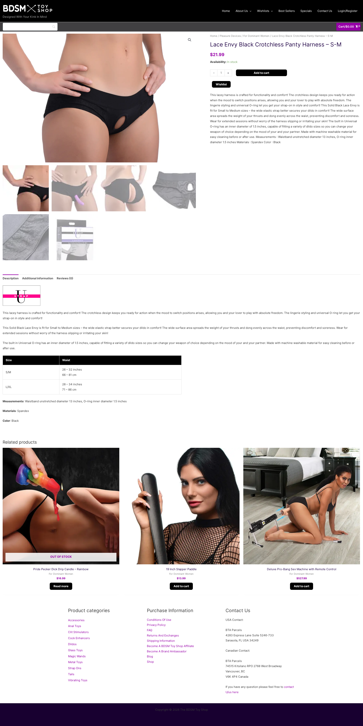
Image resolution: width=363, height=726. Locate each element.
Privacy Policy (156, 625)
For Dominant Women (256, 35)
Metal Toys (75, 662)
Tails (71, 674)
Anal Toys (74, 626)
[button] (189, 39)
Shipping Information (161, 641)
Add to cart (261, 73)
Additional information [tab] (37, 278)
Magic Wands (77, 656)
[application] (249, 11)
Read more (61, 586)
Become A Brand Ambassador (167, 651)
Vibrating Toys (77, 680)
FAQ (149, 630)
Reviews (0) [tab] (65, 278)
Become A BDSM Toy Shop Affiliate (170, 646)
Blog (150, 656)
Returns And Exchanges (163, 635)
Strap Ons (74, 668)
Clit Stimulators (78, 632)
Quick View (61, 561)
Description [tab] (11, 278)
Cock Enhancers (79, 638)
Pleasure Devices (230, 35)
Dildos (72, 644)
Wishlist (221, 84)
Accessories (76, 620)
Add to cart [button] (181, 586)
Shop (150, 661)
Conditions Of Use (159, 620)
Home (213, 35)
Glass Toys (75, 650)
